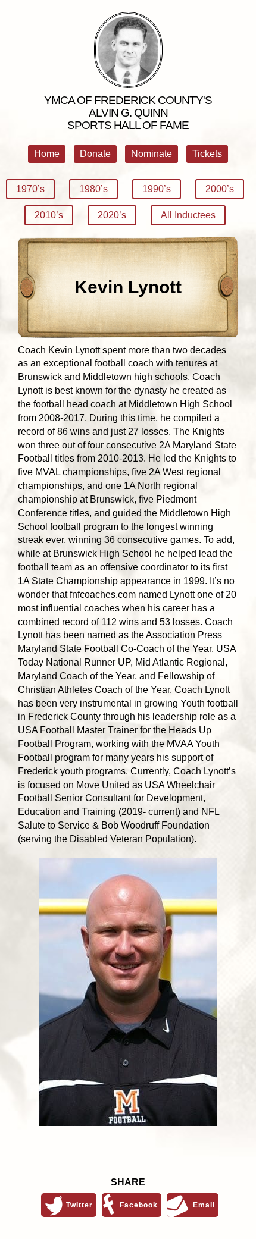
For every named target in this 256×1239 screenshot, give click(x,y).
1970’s (30, 189)
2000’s (219, 189)
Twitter (79, 1205)
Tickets (207, 154)
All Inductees (188, 215)
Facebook (139, 1205)
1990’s (156, 189)
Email (204, 1205)
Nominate (151, 154)
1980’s (93, 189)
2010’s (49, 215)
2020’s (112, 215)
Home (47, 154)
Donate (95, 154)
